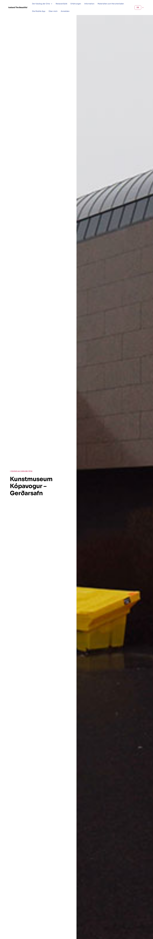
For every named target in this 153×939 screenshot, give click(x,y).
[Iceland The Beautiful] (18, 7)
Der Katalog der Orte (41, 4)
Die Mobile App (38, 11)
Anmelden (65, 11)
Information (89, 4)
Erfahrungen (76, 4)
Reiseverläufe (61, 4)
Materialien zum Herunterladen (111, 4)
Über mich (53, 11)
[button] (42, 4)
